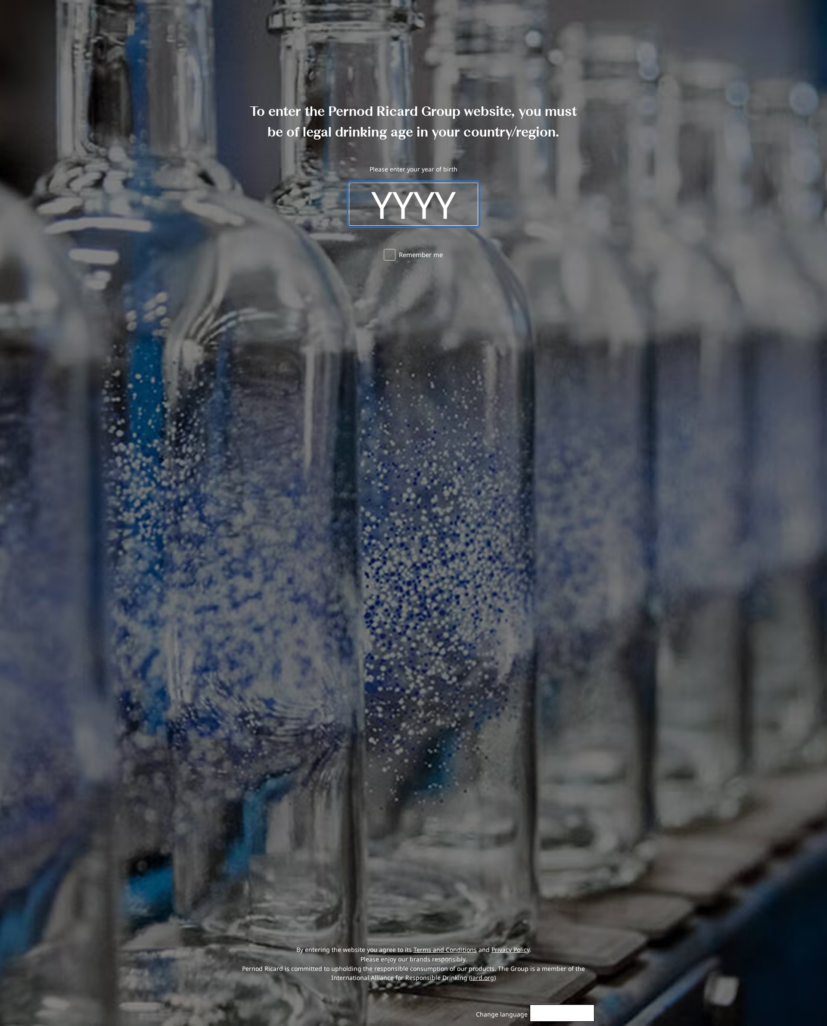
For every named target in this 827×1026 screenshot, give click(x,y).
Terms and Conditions (445, 949)
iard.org (482, 977)
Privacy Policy (510, 949)
